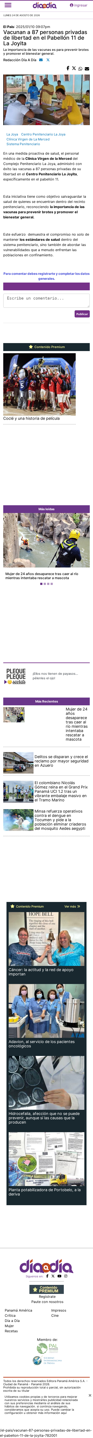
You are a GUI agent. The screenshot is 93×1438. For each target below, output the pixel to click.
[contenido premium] (46, 1289)
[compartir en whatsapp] (80, 68)
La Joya (12, 134)
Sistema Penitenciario (23, 144)
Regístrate (47, 1296)
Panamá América (18, 1310)
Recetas (11, 1331)
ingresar (80, 5)
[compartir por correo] (87, 68)
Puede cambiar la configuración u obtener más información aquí (39, 1411)
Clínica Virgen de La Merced (28, 139)
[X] (53, 1276)
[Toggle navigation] (8, 5)
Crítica (10, 1315)
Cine (55, 1315)
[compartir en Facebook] (68, 68)
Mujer (9, 1326)
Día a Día (12, 1320)
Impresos (58, 1310)
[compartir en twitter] (74, 68)
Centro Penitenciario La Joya (43, 134)
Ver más (70, 906)
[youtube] (59, 1276)
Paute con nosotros (47, 1302)
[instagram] (65, 1276)
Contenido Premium (49, 347)
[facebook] (47, 1276)
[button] (9, 550)
